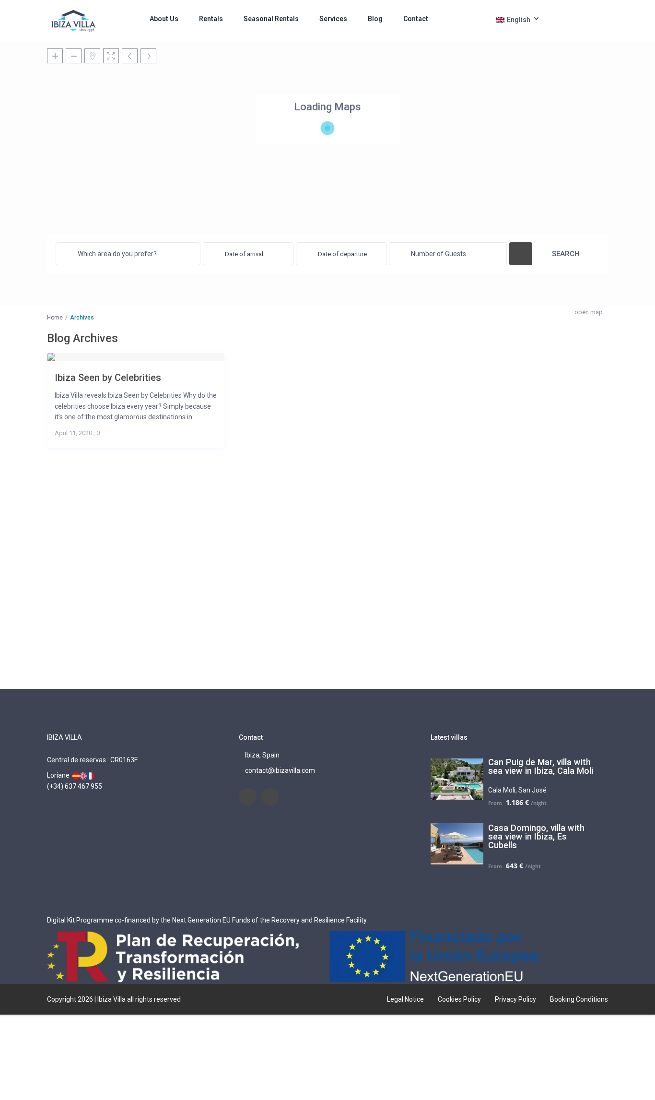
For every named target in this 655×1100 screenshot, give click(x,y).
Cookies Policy (459, 999)
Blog (375, 19)
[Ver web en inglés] (83, 775)
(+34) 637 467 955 (74, 786)
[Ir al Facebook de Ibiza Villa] (248, 796)
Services (333, 19)
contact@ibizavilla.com (280, 770)
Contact (415, 19)
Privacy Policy (515, 999)
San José (532, 790)
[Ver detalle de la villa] (76, 775)
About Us (164, 19)
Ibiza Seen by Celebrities (108, 377)
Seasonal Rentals (271, 19)
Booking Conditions (579, 999)
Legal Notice (405, 999)
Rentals (211, 19)
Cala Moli (501, 790)
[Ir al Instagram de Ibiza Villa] (270, 796)
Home (55, 317)
